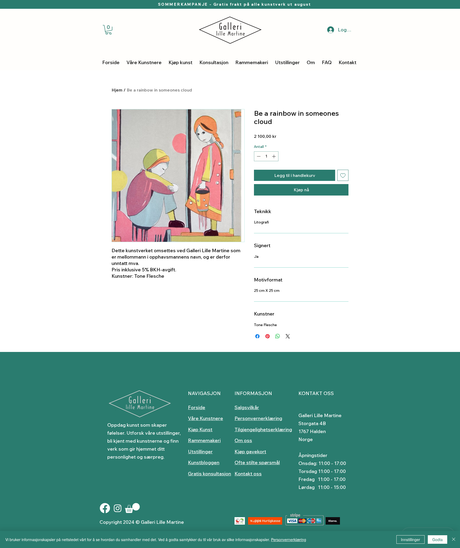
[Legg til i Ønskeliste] (342, 175)
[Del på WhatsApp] (277, 336)
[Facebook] (105, 508)
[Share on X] (288, 336)
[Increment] (274, 156)
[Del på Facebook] (257, 336)
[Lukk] (453, 539)
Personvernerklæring (288, 539)
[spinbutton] (266, 156)
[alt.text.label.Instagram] (118, 508)
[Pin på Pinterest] (267, 336)
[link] (108, 30)
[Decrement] (258, 156)
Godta (437, 539)
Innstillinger (410, 539)
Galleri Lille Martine (320, 415)
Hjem (117, 90)
